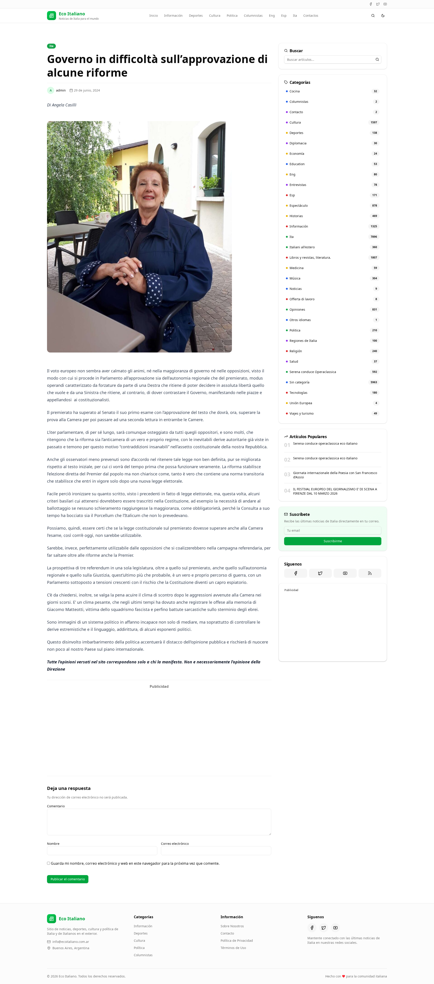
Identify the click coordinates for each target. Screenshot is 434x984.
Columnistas (253, 15)
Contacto (227, 933)
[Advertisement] (159, 722)
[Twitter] (378, 4)
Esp (284, 15)
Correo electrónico (175, 843)
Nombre (53, 843)
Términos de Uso (233, 948)
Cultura (214, 15)
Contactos (310, 15)
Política (139, 948)
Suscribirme (333, 541)
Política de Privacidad (237, 940)
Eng (272, 15)
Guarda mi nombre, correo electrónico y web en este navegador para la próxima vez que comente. (135, 863)
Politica (232, 15)
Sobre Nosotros (232, 926)
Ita (295, 15)
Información (173, 15)
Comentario (56, 806)
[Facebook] (371, 4)
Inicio (153, 15)
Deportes (196, 15)
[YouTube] (385, 4)
